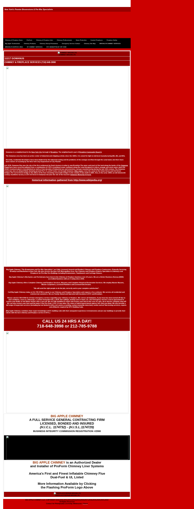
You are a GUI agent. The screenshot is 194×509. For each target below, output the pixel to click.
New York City (36, 152)
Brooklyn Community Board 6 (90, 152)
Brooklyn (54, 152)
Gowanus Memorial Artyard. (80, 175)
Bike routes (78, 171)
